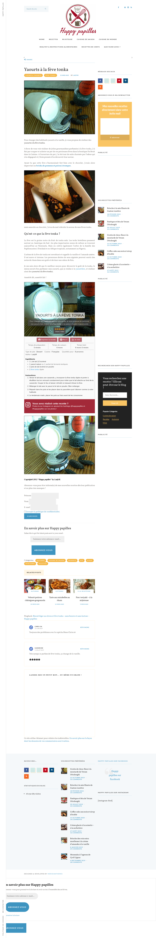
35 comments (113, 216)
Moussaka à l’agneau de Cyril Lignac (80, 856)
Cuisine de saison (86, 39)
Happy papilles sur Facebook (113, 761)
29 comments (76, 849)
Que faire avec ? (112, 47)
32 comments (113, 272)
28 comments (76, 862)
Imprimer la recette (48, 340)
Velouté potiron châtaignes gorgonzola (35, 599)
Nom (26, 501)
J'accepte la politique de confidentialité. (43, 511)
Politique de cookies (3, 926)
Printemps (30, 563)
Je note (77, 340)
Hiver (89, 560)
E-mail (27, 507)
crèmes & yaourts (33, 75)
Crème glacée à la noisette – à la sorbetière (119, 266)
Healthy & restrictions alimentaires (58, 47)
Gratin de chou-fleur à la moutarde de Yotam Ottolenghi (117, 238)
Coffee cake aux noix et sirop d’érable (119, 252)
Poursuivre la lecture (12, 915)
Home (42, 39)
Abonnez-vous (43, 550)
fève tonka (50, 75)
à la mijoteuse (84, 591)
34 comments (113, 259)
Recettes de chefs (91, 47)
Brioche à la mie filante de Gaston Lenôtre (118, 210)
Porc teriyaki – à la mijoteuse (84, 599)
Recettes (53, 39)
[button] (56, 329)
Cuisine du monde (108, 39)
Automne (41, 560)
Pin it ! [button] (64, 340)
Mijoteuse (67, 39)
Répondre (84, 627)
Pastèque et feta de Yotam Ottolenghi (118, 223)
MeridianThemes (55, 874)
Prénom (27, 495)
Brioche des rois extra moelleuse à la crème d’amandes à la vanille (79, 841)
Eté (81, 560)
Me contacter (3, 906)
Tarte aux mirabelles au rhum (59, 599)
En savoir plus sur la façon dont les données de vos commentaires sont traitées (58, 739)
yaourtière (80, 269)
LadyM (75, 75)
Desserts (72, 560)
